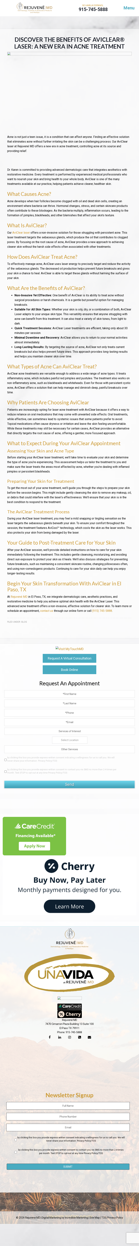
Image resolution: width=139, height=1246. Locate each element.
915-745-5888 (74, 1032)
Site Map (95, 1217)
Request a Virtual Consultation (69, 658)
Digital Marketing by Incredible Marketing (65, 1217)
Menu (128, 7)
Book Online (69, 670)
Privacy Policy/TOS (47, 761)
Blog (24, 622)
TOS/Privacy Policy (112, 1217)
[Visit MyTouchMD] (70, 649)
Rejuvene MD (34, 9)
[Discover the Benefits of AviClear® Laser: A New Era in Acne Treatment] (69, 54)
